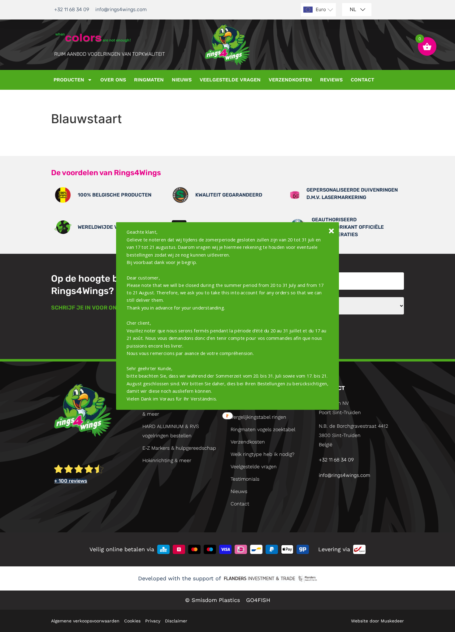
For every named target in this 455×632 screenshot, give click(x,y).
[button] (228, 315)
